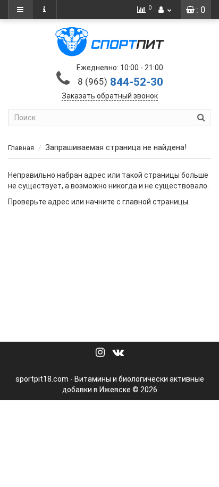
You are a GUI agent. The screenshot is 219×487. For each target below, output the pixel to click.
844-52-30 (120, 82)
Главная (21, 148)
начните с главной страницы (137, 201)
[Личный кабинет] (164, 9)
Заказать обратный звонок (110, 96)
